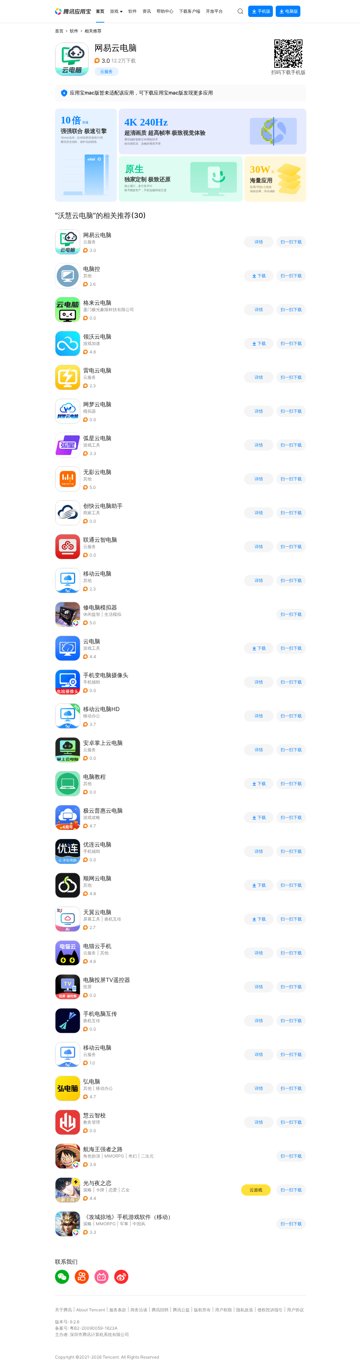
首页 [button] (59, 31)
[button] (73, 11)
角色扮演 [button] (91, 1156)
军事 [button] (124, 1223)
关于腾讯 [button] (63, 1309)
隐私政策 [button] (244, 1309)
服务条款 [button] (117, 1309)
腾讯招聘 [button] (160, 1309)
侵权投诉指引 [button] (270, 1309)
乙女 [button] (125, 1189)
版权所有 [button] (202, 1309)
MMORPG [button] (114, 1156)
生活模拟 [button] (112, 614)
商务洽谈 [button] (138, 1309)
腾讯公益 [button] (181, 1309)
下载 (261, 275)
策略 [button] (87, 1189)
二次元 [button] (147, 1156)
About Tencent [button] (90, 1309)
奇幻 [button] (132, 1156)
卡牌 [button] (100, 1189)
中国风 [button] (139, 1223)
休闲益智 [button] (91, 614)
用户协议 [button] (295, 1309)
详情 (259, 241)
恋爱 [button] (113, 1189)
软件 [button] (74, 31)
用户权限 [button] (223, 1309)
